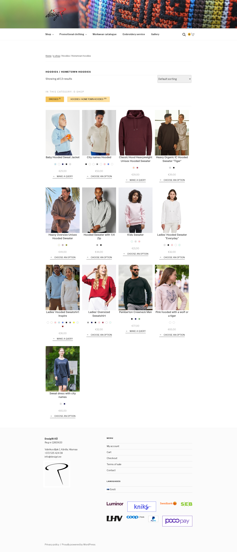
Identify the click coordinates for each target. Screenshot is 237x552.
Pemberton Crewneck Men (135, 312)
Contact (111, 470)
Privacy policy (52, 544)
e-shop (56, 56)
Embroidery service (134, 34)
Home (48, 56)
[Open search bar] (184, 34)
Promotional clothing (71, 34)
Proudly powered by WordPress (78, 544)
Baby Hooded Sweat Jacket (62, 157)
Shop (48, 34)
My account (113, 446)
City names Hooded (99, 157)
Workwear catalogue (105, 34)
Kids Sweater (135, 234)
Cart (109, 452)
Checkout (112, 458)
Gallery (155, 34)
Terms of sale (114, 464)
